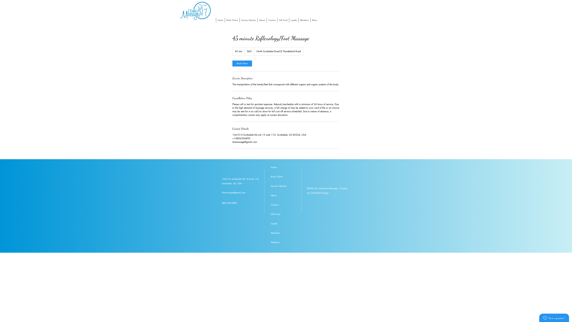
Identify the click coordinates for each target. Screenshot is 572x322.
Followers (275, 242)
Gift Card (275, 214)
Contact (274, 204)
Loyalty (274, 223)
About (274, 195)
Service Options (278, 186)
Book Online (277, 176)
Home (274, 167)
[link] (242, 63)
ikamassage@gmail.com (234, 192)
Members (275, 233)
